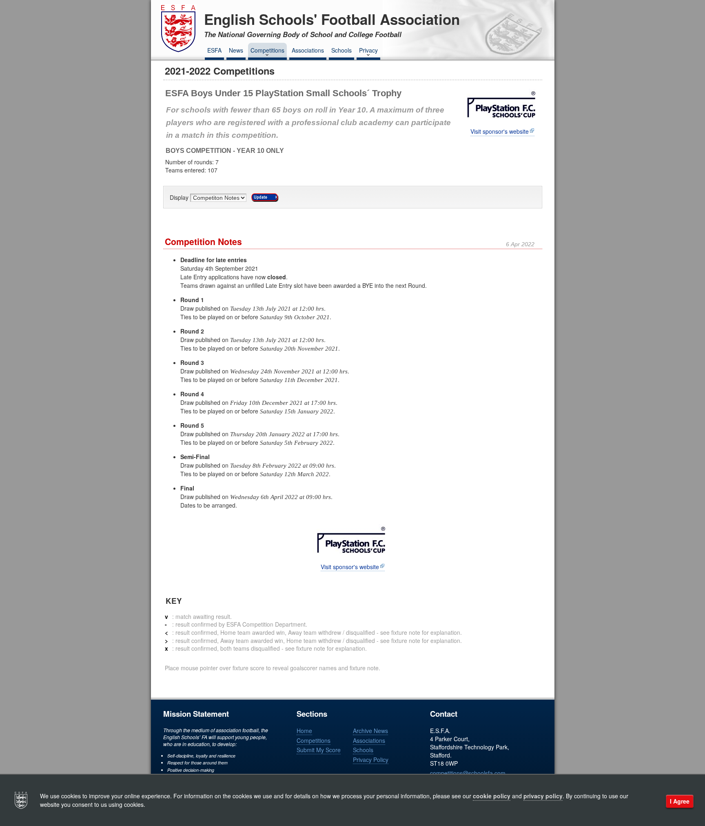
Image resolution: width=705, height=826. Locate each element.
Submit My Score (319, 750)
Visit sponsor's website (499, 131)
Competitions (267, 50)
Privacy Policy (370, 759)
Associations (308, 50)
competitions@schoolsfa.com (467, 773)
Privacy (368, 50)
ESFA (214, 50)
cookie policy (491, 796)
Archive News (370, 731)
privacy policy (543, 796)
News (236, 50)
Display (180, 198)
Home (304, 731)
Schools (341, 50)
